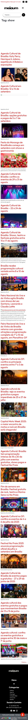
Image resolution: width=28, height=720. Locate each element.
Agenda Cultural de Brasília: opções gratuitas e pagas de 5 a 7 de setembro (14, 116)
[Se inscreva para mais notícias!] (22, 714)
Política (12, 690)
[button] (23, 8)
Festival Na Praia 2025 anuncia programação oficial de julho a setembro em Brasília (12, 547)
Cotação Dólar (13, 696)
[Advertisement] (14, 37)
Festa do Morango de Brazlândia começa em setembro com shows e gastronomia (12, 146)
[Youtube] (14, 711)
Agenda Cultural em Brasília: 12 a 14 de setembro (11, 89)
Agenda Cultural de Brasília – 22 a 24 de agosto (11, 208)
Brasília (12, 699)
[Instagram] (17, 711)
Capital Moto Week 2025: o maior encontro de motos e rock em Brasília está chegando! (14, 425)
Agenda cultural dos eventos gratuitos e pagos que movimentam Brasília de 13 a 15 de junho (14, 606)
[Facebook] (11, 711)
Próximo (24, 662)
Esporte (12, 692)
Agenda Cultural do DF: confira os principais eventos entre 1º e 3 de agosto (13, 363)
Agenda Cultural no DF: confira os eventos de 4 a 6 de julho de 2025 (13, 519)
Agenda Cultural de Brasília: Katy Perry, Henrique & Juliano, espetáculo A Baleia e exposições (12, 59)
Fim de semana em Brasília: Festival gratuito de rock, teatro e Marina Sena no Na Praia (13, 490)
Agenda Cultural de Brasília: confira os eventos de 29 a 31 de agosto (11, 178)
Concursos (12, 697)
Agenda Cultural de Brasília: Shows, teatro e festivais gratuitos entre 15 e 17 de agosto (13, 236)
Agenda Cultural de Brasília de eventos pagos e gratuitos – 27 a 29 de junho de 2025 (14, 577)
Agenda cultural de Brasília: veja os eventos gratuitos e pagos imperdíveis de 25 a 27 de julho (13, 394)
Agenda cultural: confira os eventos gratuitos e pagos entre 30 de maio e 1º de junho (14, 636)
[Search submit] (23, 14)
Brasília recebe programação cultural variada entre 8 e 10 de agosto (12, 269)
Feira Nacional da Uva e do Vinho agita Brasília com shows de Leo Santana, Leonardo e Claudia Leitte (13, 301)
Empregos (12, 694)
